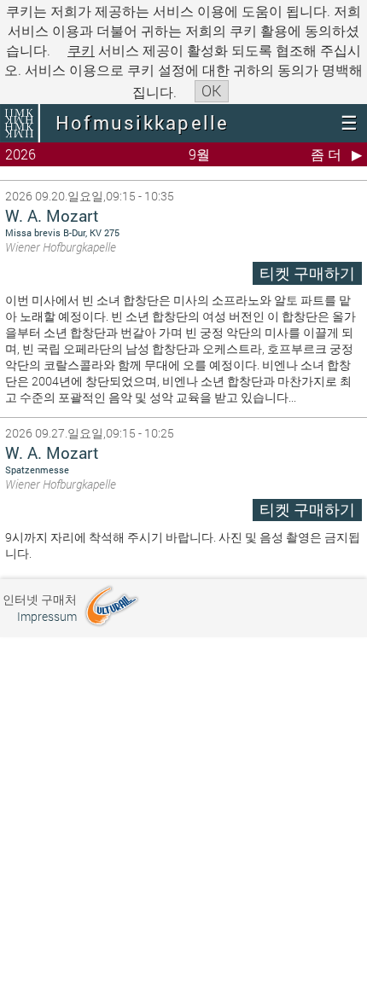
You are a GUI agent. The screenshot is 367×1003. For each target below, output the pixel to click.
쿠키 (81, 50)
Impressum (47, 616)
